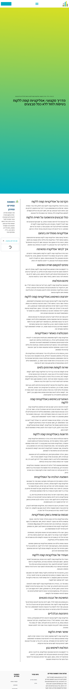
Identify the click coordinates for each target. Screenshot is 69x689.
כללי (48, 96)
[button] (36, 3)
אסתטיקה (15, 685)
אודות (35, 683)
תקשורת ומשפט (14, 681)
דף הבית (52, 96)
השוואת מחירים (33, 679)
